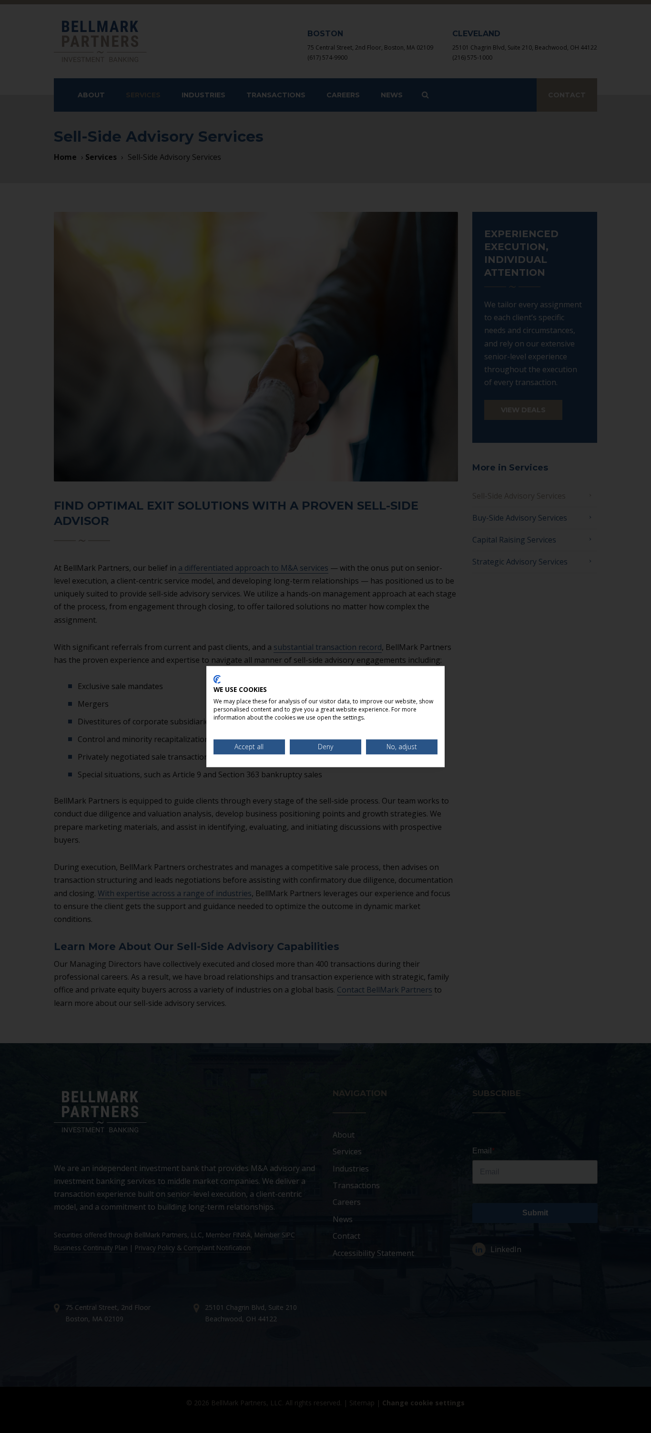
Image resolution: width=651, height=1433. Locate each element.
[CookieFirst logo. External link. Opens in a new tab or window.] (217, 679)
